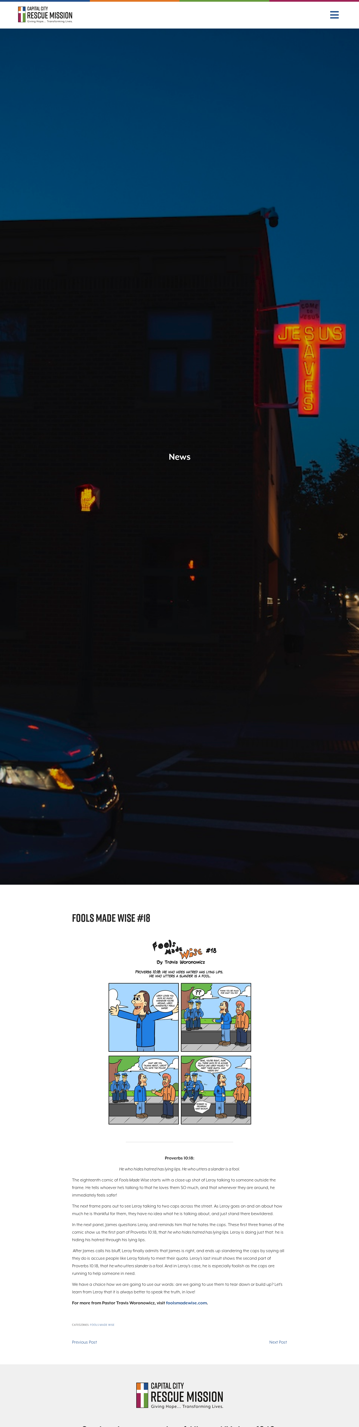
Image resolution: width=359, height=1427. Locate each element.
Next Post (278, 1342)
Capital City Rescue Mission (45, 16)
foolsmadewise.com (186, 1302)
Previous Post (84, 1342)
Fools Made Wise (102, 1324)
